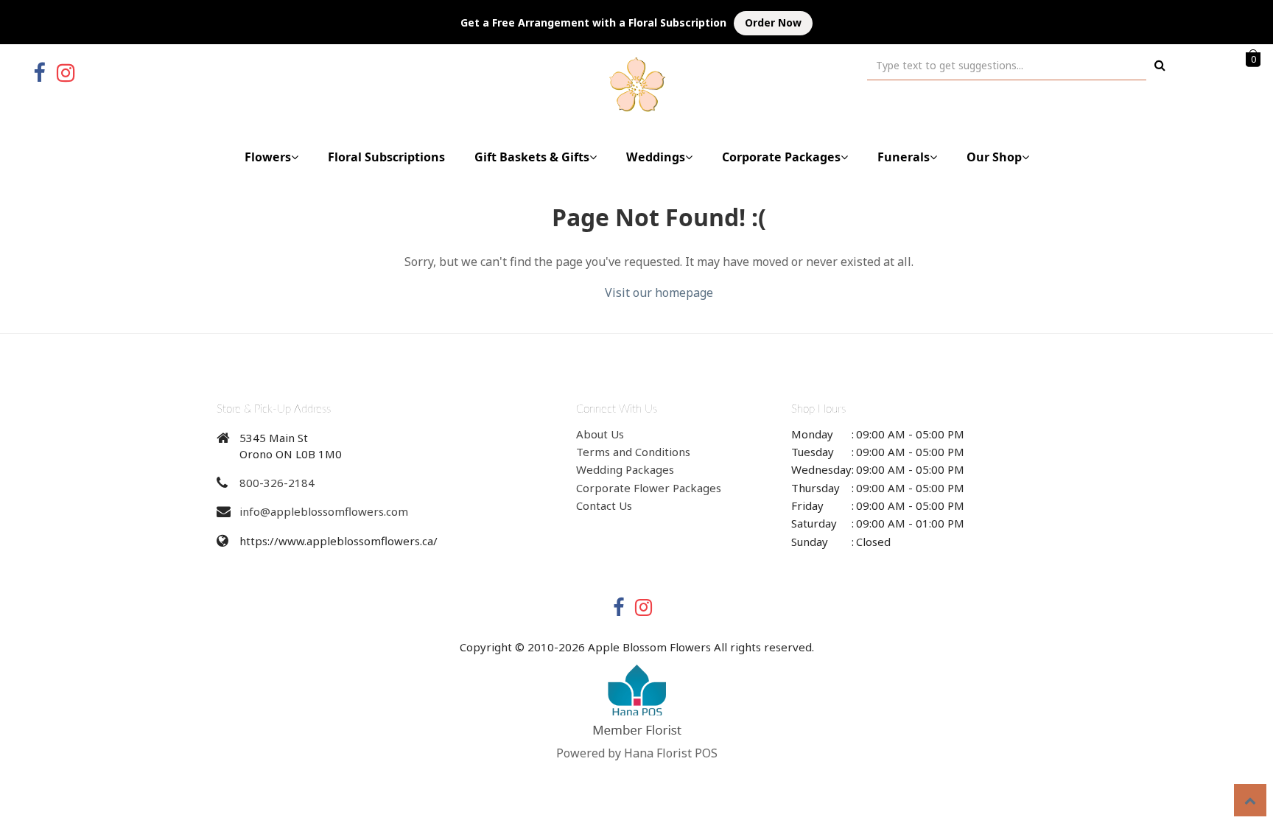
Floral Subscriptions (386, 157)
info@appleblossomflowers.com (323, 511)
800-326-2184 (277, 482)
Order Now (773, 22)
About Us (600, 434)
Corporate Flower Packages (648, 487)
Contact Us (604, 505)
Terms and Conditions (633, 451)
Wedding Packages (625, 469)
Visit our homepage (659, 292)
